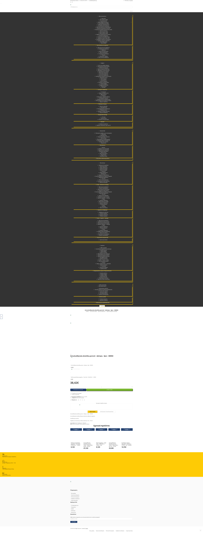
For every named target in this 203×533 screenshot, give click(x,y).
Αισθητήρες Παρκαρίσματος (103, 24)
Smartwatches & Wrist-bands (103, 66)
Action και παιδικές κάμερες (103, 65)
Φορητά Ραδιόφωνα (104, 112)
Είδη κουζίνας (103, 138)
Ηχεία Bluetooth (103, 107)
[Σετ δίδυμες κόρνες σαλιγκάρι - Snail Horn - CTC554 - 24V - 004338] (127, 436)
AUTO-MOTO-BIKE (101, 14)
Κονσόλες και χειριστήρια (103, 82)
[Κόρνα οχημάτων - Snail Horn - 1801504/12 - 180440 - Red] (101, 436)
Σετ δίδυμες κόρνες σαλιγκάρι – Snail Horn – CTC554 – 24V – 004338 (127, 444)
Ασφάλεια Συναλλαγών (75, 498)
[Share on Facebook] (80, 399)
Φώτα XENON (103, 43)
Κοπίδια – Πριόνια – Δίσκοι (103, 260)
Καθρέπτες (104, 50)
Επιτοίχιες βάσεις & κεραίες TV (103, 140)
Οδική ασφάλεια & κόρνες (103, 22)
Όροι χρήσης (73, 493)
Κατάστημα (73, 510)
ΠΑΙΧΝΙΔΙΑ (102, 306)
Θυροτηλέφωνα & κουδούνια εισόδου (103, 100)
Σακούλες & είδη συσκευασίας (104, 279)
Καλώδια (102, 121)
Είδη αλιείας (102, 163)
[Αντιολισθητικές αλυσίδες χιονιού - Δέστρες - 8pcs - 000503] (70, 360)
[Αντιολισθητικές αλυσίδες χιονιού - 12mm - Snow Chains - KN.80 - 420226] (89, 436)
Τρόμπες (103, 55)
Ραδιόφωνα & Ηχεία (102, 104)
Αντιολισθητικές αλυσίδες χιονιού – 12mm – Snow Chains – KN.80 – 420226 (88, 444)
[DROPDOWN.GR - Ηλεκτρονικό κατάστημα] (73, 5)
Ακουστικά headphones (103, 75)
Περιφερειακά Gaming (103, 85)
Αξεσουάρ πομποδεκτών (103, 187)
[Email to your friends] (84, 399)
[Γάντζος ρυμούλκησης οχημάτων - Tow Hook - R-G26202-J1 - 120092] (70, 372)
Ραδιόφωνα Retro (103, 110)
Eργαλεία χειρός (103, 250)
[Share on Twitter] (78, 399)
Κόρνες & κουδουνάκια (103, 51)
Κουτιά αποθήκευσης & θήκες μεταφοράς (103, 176)
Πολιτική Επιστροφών (75, 496)
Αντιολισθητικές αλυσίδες (103, 23)
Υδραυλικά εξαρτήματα (103, 151)
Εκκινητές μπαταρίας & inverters (103, 28)
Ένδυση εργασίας (103, 252)
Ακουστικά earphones (103, 73)
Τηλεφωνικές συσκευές (103, 141)
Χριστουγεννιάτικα (103, 239)
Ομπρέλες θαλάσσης (104, 200)
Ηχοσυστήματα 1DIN (103, 32)
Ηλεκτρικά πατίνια (103, 77)
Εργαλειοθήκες (104, 251)
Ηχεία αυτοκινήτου (103, 30)
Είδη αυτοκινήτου (102, 16)
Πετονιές (103, 178)
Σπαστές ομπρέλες (103, 213)
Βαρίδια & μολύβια (103, 168)
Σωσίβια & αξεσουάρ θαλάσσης (103, 231)
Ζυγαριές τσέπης (103, 275)
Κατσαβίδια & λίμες (104, 257)
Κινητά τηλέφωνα (103, 81)
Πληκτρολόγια (104, 86)
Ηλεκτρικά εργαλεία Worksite (103, 256)
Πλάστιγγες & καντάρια (103, 278)
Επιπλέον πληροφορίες (106, 411)
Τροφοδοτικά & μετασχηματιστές (103, 99)
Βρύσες (103, 147)
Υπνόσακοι (104, 206)
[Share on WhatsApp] (82, 399)
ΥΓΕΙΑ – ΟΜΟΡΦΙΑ (101, 282)
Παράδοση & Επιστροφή (76, 393)
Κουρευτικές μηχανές (103, 290)
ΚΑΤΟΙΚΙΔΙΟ (102, 304)
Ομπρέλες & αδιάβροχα (102, 210)
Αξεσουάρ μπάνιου (103, 153)
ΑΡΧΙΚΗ (87, 311)
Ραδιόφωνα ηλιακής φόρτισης (104, 111)
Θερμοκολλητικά (103, 276)
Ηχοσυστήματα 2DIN (103, 33)
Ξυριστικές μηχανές (104, 292)
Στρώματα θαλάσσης (103, 202)
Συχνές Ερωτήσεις (74, 500)
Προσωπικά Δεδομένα (75, 495)
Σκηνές (103, 205)
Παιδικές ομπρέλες (103, 216)
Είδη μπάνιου (102, 145)
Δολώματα (104, 171)
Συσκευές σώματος (103, 299)
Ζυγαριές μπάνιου (103, 273)
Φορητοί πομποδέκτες (103, 188)
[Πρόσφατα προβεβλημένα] (200, 530)
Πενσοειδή (104, 266)
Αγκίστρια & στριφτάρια (103, 165)
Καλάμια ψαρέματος (104, 172)
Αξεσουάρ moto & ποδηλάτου (104, 47)
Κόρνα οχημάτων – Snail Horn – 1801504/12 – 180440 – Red (101, 444)
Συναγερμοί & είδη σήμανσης (103, 181)
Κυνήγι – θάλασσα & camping (102, 184)
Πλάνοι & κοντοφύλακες (103, 179)
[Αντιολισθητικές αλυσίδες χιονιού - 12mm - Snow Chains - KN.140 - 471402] (114, 436)
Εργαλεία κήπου (103, 268)
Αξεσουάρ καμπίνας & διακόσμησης (103, 27)
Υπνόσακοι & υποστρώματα (103, 234)
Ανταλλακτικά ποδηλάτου (103, 48)
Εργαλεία (102, 245)
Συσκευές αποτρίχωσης (103, 294)
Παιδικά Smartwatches (103, 67)
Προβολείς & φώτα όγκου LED (104, 38)
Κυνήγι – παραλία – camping (102, 218)
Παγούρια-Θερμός (103, 204)
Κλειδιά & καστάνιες (104, 258)
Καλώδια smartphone (103, 124)
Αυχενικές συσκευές (104, 300)
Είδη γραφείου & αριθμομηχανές (103, 139)
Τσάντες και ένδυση (104, 207)
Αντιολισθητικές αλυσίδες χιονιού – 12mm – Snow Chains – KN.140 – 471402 (113, 444)
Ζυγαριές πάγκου (103, 274)
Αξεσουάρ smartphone (103, 72)
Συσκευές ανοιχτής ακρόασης (104, 40)
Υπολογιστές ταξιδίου (103, 56)
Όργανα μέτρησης (103, 264)
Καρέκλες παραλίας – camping (104, 198)
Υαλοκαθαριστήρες (103, 41)
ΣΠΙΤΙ (102, 128)
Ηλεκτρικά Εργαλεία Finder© (103, 255)
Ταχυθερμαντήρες (103, 156)
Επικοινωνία (73, 512)
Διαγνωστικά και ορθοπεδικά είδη (102, 302)
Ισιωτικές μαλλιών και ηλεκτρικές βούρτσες (103, 289)
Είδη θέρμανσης (103, 135)
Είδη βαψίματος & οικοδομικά (104, 253)
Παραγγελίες (73, 507)
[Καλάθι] (130, 11)
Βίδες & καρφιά (104, 247)
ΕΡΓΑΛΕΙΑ (101, 243)
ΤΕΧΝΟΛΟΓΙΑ (101, 60)
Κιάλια (103, 199)
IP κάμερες (104, 95)
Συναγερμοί (103, 92)
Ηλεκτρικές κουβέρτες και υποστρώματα (104, 133)
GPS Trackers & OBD (104, 19)
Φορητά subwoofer (103, 106)
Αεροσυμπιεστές (103, 21)
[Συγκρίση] (132, 11)
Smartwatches (103, 80)
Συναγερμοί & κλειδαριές (104, 53)
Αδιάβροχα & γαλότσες (103, 212)
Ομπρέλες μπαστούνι (103, 214)
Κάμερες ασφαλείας (104, 101)
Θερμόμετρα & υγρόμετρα (103, 150)
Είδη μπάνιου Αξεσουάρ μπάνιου (102, 158)
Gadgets (102, 63)
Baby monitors (104, 94)
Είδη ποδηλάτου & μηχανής (102, 45)
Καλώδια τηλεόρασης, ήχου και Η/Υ (104, 125)
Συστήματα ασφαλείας (102, 89)
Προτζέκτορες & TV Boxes (103, 71)
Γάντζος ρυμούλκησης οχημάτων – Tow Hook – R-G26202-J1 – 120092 (76, 444)
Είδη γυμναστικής (102, 284)
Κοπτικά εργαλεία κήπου (104, 261)
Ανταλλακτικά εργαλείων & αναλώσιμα (103, 249)
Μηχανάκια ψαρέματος (103, 177)
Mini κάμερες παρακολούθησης (103, 96)
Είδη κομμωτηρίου (102, 286)
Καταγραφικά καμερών (103, 98)
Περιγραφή (92, 411)
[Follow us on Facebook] (70, 2)
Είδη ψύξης (103, 134)
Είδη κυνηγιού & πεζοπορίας (103, 189)
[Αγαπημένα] (131, 11)
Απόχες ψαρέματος (103, 167)
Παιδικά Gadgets (103, 83)
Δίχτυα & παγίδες (103, 170)
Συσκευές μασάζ (102, 296)
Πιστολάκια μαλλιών (104, 293)
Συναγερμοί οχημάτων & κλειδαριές (103, 39)
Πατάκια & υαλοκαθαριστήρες (104, 37)
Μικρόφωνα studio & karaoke (103, 70)
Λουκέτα (103, 262)
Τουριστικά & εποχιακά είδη (102, 237)
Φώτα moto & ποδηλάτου (103, 57)
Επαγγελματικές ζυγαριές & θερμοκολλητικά (102, 270)
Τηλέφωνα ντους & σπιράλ (103, 148)
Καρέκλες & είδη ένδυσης (104, 175)
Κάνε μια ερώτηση (75, 394)
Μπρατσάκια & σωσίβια (103, 201)
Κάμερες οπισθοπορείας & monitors (103, 34)
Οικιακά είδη (102, 130)
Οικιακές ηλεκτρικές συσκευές (104, 136)
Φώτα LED (104, 18)
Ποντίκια (103, 87)
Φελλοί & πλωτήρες (104, 182)
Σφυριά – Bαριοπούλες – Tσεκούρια (104, 263)
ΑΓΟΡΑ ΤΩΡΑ (109, 389)
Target (87, 528)
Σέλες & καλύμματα (104, 52)
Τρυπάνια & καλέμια (104, 267)
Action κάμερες (104, 78)
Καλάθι (72, 508)
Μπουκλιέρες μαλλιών (103, 288)
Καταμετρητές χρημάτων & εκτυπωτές (103, 76)
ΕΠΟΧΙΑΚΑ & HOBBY (101, 160)
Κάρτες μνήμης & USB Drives (103, 69)
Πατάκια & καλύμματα (103, 35)
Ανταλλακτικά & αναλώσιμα (103, 26)
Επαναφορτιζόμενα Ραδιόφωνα (103, 108)
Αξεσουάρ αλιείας (103, 166)
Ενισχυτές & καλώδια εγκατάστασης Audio (103, 29)
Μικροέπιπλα (103, 143)
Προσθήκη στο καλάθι (78, 389)
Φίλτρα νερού (103, 152)
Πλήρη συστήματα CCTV (103, 93)
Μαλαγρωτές (103, 173)
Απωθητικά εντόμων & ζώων (103, 196)
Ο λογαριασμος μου (74, 505)
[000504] (74, 318)
